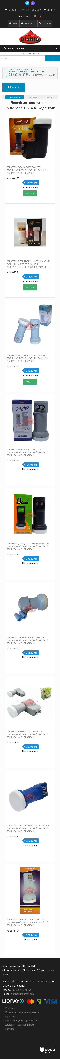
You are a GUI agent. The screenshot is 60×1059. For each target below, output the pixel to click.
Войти (15, 23)
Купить (31, 193)
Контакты (26, 16)
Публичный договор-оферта (21, 1020)
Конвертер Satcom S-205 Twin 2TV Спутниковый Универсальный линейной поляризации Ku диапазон (27, 452)
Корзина (46, 23)
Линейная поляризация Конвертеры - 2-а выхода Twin (30, 76)
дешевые (33, 97)
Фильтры (15, 87)
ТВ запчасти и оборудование (18, 70)
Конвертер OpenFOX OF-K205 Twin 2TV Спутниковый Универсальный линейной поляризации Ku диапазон (27, 640)
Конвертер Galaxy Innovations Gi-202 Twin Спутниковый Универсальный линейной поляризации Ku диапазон (28, 828)
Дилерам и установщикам (19, 1024)
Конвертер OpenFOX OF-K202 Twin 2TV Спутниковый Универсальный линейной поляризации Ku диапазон (27, 922)
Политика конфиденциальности (22, 1012)
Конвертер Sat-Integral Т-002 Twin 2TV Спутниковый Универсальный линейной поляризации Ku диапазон (27, 358)
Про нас (9, 1028)
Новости (11, 10)
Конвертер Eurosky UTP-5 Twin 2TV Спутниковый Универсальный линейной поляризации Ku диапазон (27, 734)
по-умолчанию (14, 97)
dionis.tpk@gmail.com (23, 993)
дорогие (48, 97)
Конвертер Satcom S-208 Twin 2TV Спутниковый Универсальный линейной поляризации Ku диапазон (27, 170)
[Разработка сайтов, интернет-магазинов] (48, 1050)
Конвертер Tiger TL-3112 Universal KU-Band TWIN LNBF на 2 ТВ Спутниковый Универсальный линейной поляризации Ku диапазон (28, 265)
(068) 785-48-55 (30, 53)
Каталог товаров (30, 48)
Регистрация (30, 23)
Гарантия (50, 10)
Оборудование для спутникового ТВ (26, 71)
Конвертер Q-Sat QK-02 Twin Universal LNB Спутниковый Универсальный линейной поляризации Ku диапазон (28, 546)
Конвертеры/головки (19, 73)
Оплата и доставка (31, 10)
